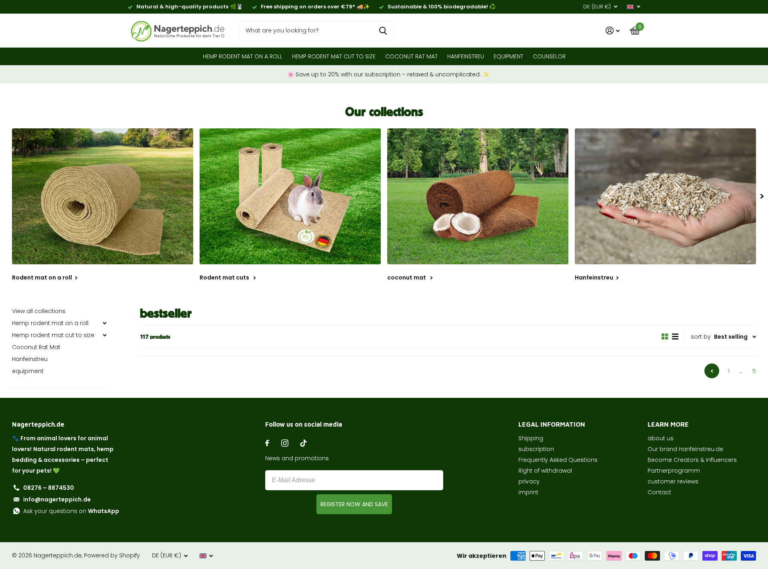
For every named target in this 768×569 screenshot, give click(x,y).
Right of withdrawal (545, 471)
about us (661, 438)
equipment (508, 56)
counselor (549, 56)
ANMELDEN (354, 504)
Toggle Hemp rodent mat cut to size (104, 335)
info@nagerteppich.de (57, 499)
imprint (528, 492)
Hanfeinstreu (465, 56)
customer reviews (673, 481)
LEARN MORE (668, 424)
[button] (762, 196)
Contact (659, 492)
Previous (711, 370)
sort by (701, 337)
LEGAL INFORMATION (551, 424)
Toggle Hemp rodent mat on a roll (104, 323)
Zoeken (383, 31)
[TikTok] (303, 443)
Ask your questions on (71, 511)
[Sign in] (612, 31)
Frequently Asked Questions (558, 460)
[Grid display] (665, 336)
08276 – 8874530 (48, 488)
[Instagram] (284, 443)
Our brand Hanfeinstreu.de (685, 449)
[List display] (675, 336)
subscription (536, 449)
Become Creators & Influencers (692, 460)
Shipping (530, 438)
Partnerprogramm (674, 471)
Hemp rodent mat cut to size (334, 56)
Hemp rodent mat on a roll (242, 56)
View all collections (39, 311)
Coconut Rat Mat (411, 56)
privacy (529, 481)
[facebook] (267, 443)
